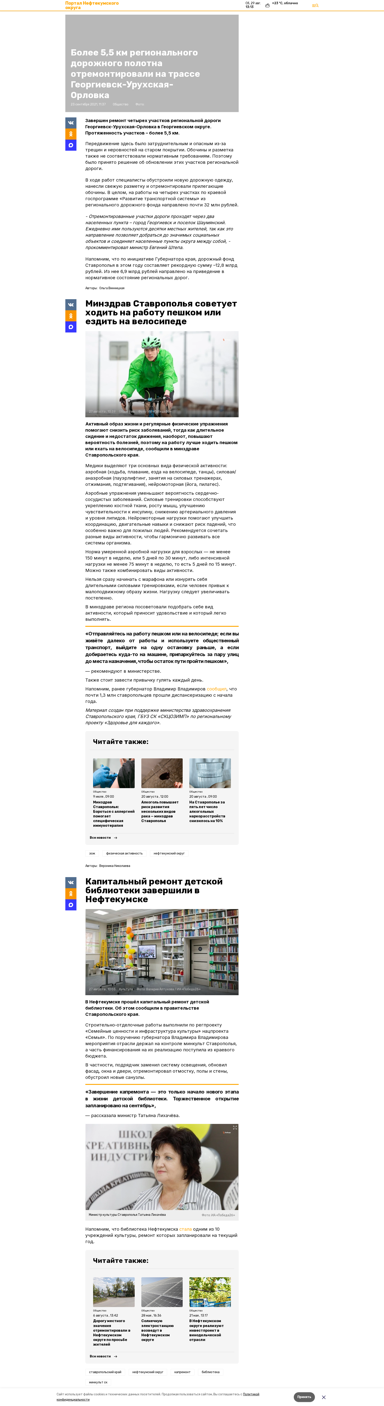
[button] (162, 374)
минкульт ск (98, 1382)
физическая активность (124, 853)
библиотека (211, 1372)
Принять (304, 1397)
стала (185, 1229)
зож (92, 853)
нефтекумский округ (169, 853)
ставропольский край (105, 1372)
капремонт (182, 1372)
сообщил (216, 689)
